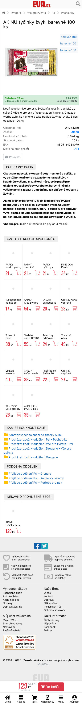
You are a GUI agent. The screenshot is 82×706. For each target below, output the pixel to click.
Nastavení (9, 627)
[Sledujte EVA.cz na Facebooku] (37, 545)
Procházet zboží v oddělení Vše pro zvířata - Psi (41, 444)
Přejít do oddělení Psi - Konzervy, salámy (36, 478)
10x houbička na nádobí (13, 301)
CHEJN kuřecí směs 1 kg (31, 373)
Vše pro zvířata (36, 12)
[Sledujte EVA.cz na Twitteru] (44, 545)
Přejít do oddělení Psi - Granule (30, 473)
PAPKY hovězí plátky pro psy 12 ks (13, 268)
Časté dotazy (51, 620)
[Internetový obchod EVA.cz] (41, 4)
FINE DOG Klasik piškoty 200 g (68, 268)
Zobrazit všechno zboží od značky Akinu (36, 435)
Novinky (7, 603)
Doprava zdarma (12, 606)
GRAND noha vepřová (69, 301)
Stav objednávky (12, 623)
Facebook (49, 627)
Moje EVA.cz (10, 620)
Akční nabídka (11, 600)
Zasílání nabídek (12, 630)
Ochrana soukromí (54, 610)
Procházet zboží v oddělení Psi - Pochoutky (38, 439)
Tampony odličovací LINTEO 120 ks (49, 339)
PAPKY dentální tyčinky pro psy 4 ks (30, 268)
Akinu (75, 132)
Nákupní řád (51, 603)
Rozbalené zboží (12, 593)
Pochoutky (67, 12)
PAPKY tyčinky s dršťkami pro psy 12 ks (50, 268)
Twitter (48, 630)
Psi (53, 12)
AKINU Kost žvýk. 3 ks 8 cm (31, 409)
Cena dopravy (67, 101)
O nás (47, 593)
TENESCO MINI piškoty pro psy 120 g (13, 410)
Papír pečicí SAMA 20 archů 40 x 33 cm (49, 374)
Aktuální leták (11, 596)
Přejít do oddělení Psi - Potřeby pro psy (35, 482)
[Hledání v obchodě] (78, 4)
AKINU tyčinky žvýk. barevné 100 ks (13, 526)
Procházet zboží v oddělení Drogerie (33, 457)
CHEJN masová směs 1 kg (11, 373)
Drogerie (16, 12)
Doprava (49, 600)
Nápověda (50, 623)
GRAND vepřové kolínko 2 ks (68, 373)
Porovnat (14, 157)
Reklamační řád (53, 606)
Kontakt (48, 596)
